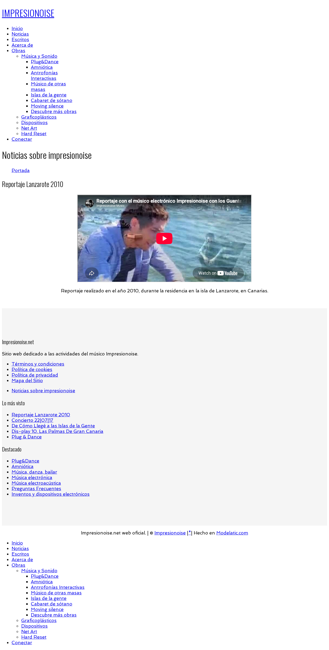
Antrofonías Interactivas (44, 75)
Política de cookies (32, 369)
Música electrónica (32, 477)
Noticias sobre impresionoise (43, 390)
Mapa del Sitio (27, 380)
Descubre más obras (54, 111)
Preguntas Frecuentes (36, 488)
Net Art (29, 128)
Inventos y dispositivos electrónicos (51, 494)
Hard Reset (33, 133)
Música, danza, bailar (34, 472)
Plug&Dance (45, 61)
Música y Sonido (39, 56)
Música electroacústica (36, 483)
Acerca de (22, 45)
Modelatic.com (232, 533)
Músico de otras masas (56, 593)
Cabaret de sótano (51, 100)
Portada (21, 170)
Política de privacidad (35, 375)
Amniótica (42, 67)
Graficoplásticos (39, 117)
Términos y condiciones (38, 364)
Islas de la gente (48, 95)
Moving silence (47, 106)
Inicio (17, 28)
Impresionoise (170, 533)
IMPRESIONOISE (28, 12)
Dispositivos (34, 122)
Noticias (20, 34)
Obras (18, 50)
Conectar (22, 139)
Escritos (20, 39)
